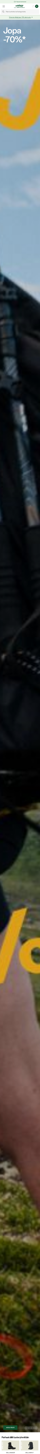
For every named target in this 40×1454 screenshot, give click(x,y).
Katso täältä (10, 1427)
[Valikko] (3, 6)
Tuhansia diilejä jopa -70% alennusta (20, 17)
